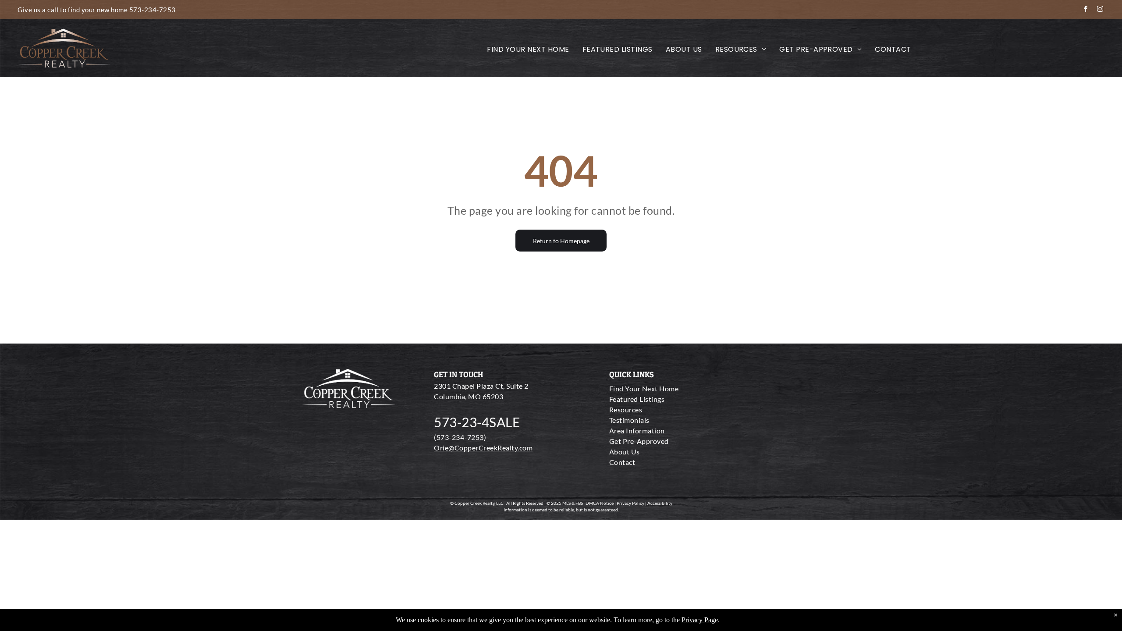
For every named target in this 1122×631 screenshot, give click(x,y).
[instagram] (1100, 9)
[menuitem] (527, 49)
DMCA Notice (600, 503)
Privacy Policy (630, 503)
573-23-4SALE (477, 422)
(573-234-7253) (460, 437)
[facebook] (1085, 9)
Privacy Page (700, 620)
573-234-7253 (152, 10)
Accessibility (659, 503)
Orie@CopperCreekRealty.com (483, 447)
